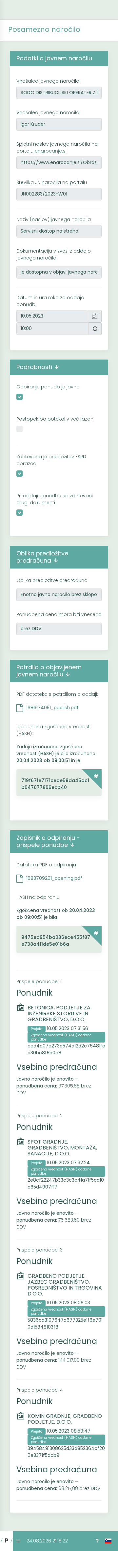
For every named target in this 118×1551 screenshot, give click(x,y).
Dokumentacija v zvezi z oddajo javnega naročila (53, 254)
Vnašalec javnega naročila (47, 81)
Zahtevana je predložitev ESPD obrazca (51, 460)
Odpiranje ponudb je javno (48, 386)
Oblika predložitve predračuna (52, 580)
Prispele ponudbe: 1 (38, 981)
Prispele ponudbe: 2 (39, 1115)
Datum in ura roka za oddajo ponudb (50, 301)
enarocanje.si (51, 151)
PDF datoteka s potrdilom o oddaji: (57, 694)
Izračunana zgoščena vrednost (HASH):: (53, 730)
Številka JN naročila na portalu (51, 182)
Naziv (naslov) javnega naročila (53, 219)
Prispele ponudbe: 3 (39, 1250)
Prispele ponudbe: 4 (39, 1390)
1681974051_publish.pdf (52, 707)
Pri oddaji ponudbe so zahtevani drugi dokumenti (54, 499)
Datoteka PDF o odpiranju (46, 864)
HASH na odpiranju (37, 897)
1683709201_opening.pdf (54, 878)
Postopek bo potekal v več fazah (54, 419)
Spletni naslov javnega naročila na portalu (57, 147)
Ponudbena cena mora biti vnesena (59, 614)
